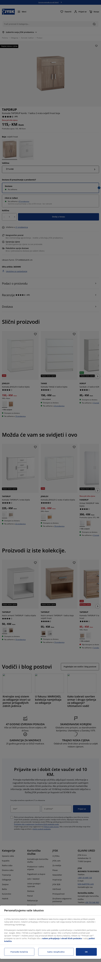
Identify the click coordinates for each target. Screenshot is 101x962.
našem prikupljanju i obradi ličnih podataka (62, 938)
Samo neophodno (56, 952)
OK (86, 952)
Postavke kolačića (19, 952)
